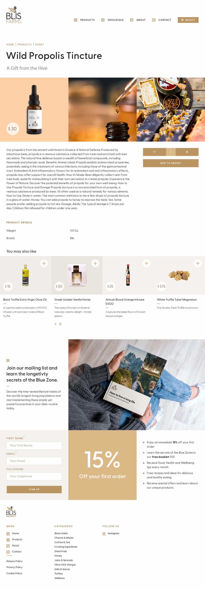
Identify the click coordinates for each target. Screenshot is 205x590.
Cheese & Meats (64, 537)
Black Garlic (61, 533)
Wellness (59, 578)
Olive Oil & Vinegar (65, 564)
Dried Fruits (60, 551)
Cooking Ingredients (65, 546)
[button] (188, 20)
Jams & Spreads (63, 560)
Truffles (58, 573)
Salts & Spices (62, 569)
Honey (39, 44)
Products (25, 44)
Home (10, 44)
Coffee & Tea (62, 542)
